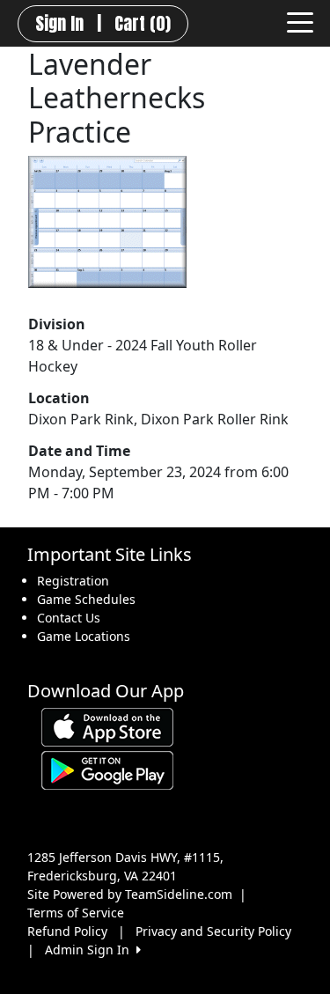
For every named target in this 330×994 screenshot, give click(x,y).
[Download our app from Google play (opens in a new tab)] (107, 769)
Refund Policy (67, 931)
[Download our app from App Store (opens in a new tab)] (107, 726)
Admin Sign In (90, 949)
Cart (142, 24)
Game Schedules (86, 599)
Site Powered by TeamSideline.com (129, 894)
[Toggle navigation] (300, 21)
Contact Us (68, 617)
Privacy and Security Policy (213, 931)
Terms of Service (75, 912)
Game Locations (83, 636)
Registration (73, 580)
